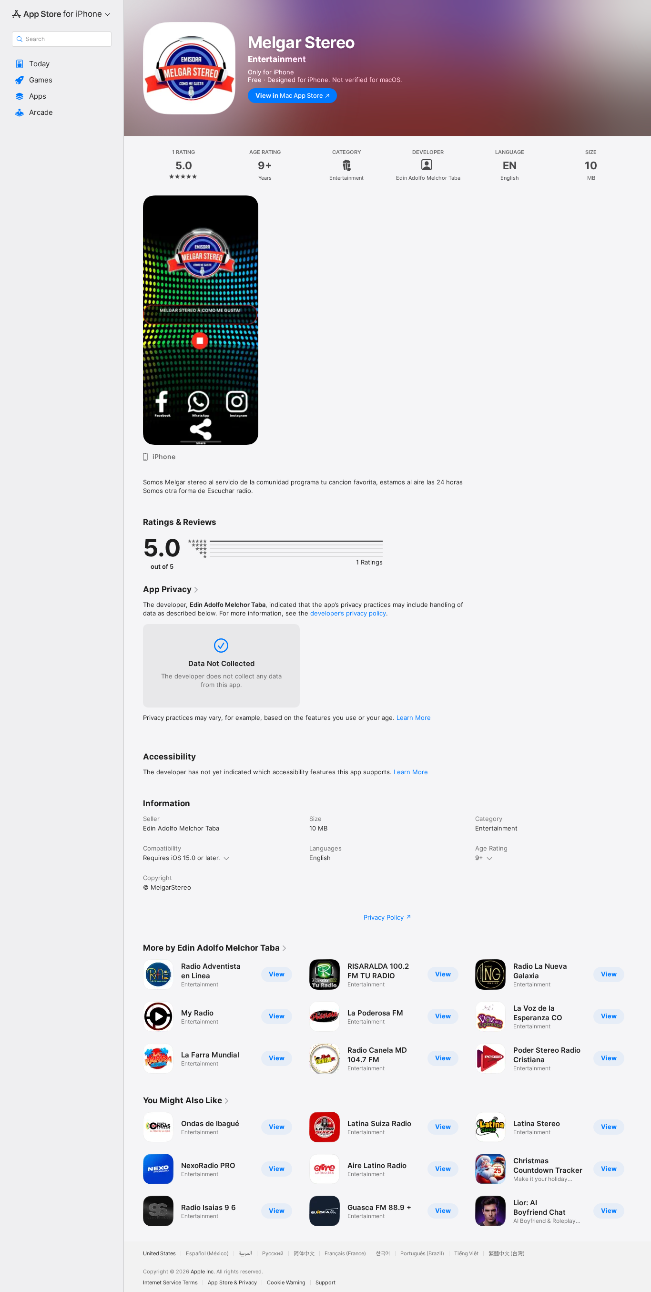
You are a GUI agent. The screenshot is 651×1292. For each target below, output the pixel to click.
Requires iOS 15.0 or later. (181, 857)
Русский (273, 1253)
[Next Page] (641, 1016)
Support (325, 1282)
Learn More (414, 717)
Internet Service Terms (170, 1282)
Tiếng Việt (466, 1253)
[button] (61, 64)
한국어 (383, 1253)
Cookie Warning (286, 1282)
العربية (245, 1253)
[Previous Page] (133, 1016)
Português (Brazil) (422, 1253)
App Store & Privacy (232, 1282)
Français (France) (345, 1253)
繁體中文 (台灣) (506, 1253)
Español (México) (207, 1253)
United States (159, 1253)
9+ (479, 857)
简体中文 (304, 1253)
